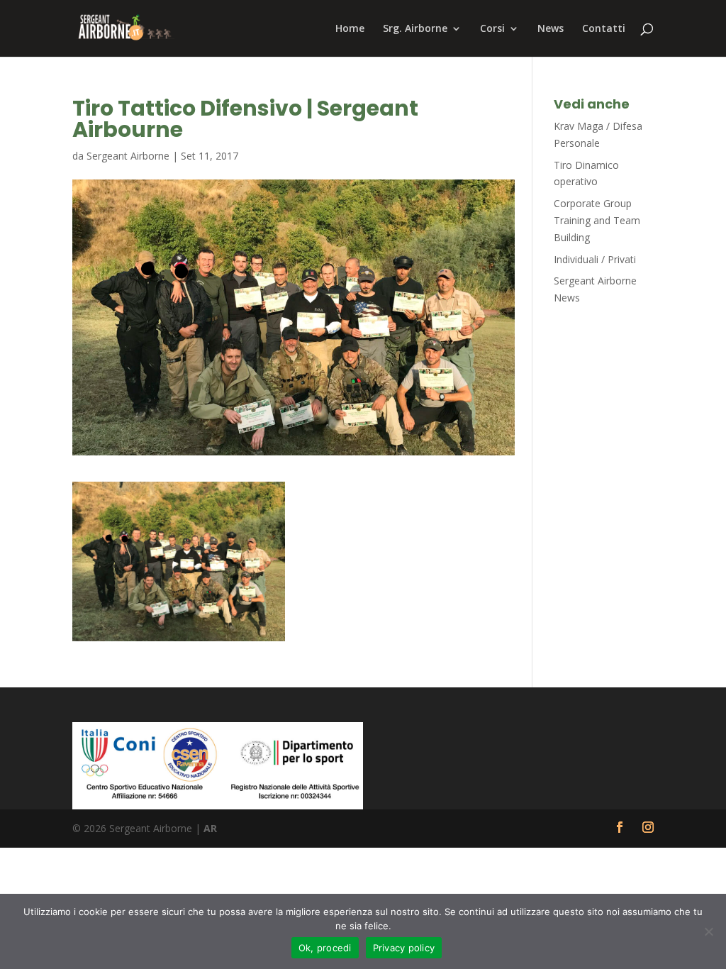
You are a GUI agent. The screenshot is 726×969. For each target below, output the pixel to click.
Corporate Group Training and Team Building (597, 220)
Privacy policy (404, 947)
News (550, 29)
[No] (708, 931)
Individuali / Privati (595, 259)
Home (349, 29)
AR (210, 828)
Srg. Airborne (415, 29)
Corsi (492, 29)
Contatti (603, 29)
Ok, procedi (325, 947)
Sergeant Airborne (127, 155)
